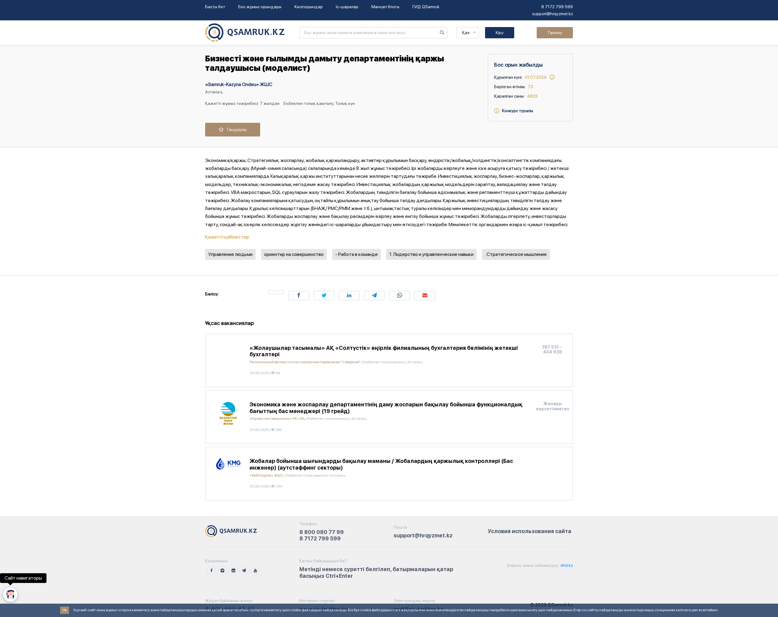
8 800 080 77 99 (321, 532)
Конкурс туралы (516, 110)
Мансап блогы (385, 6)
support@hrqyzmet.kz (552, 13)
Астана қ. (214, 91)
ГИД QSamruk (425, 6)
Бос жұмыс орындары (259, 6)
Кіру (500, 32)
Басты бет (215, 6)
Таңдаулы (235, 129)
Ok (64, 610)
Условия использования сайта (529, 531)
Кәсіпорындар (308, 6)
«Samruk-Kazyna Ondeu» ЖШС (238, 84)
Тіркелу (554, 32)
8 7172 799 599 (557, 6)
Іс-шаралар (347, 6)
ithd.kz (566, 565)
